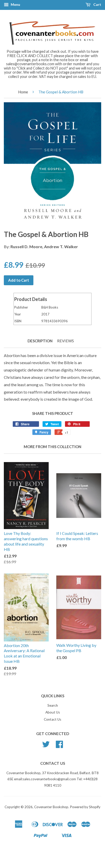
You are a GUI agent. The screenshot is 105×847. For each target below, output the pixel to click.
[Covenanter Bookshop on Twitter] (46, 746)
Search (52, 705)
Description (40, 340)
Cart (97, 4)
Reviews (65, 340)
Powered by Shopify (85, 807)
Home (23, 92)
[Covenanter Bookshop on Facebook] (59, 746)
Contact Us (52, 719)
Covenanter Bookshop (51, 807)
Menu (15, 4)
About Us (52, 712)
